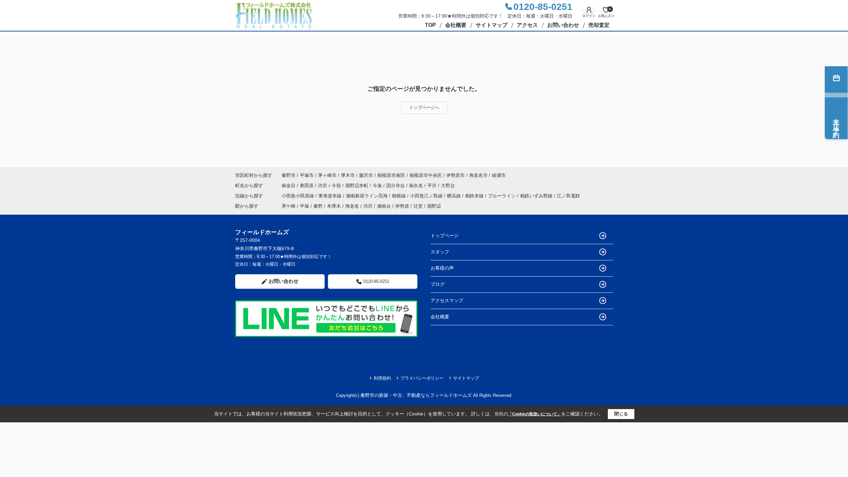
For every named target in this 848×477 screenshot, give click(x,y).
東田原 (307, 185)
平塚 (304, 206)
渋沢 (323, 185)
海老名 (352, 206)
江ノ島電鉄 (568, 195)
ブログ (438, 284)
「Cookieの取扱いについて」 (534, 414)
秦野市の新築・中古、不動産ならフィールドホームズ (416, 395)
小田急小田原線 (298, 195)
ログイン (589, 16)
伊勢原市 (455, 175)
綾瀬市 (499, 175)
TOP (430, 25)
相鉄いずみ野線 (537, 195)
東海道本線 (330, 195)
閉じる (621, 413)
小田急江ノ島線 (427, 195)
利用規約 (382, 378)
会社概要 (455, 25)
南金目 (289, 185)
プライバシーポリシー (422, 378)
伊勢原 (402, 206)
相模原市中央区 (425, 175)
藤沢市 (366, 175)
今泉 (378, 185)
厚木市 (348, 175)
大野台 (448, 185)
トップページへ (424, 107)
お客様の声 (442, 268)
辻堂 (418, 206)
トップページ (444, 235)
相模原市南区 (391, 175)
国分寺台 (396, 185)
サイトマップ (491, 25)
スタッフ (440, 251)
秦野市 (288, 175)
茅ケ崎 (288, 206)
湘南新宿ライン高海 (367, 195)
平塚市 (307, 175)
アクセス (527, 25)
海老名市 (478, 175)
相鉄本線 (475, 195)
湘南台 (384, 206)
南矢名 (416, 185)
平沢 (432, 185)
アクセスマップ (447, 300)
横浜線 (454, 195)
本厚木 (334, 206)
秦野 (318, 206)
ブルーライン (502, 195)
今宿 (337, 185)
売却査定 (599, 25)
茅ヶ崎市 (327, 175)
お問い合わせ (563, 25)
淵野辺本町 (357, 185)
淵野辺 (434, 206)
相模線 (399, 195)
